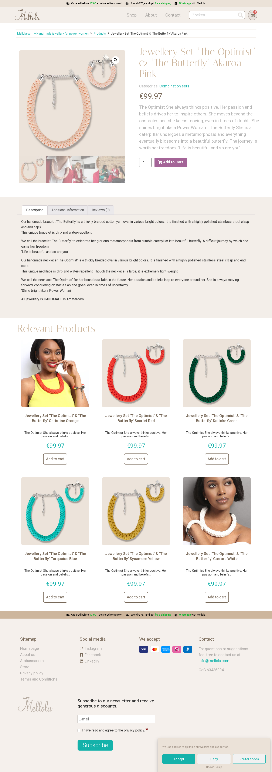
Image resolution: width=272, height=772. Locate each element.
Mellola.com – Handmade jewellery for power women (53, 33)
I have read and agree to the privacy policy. (113, 730)
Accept (178, 759)
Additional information (67, 210)
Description (34, 210)
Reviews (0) (101, 210)
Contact (173, 15)
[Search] (240, 15)
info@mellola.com (214, 660)
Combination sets (174, 86)
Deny (214, 759)
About (151, 15)
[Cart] (252, 15)
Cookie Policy (214, 767)
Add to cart (55, 459)
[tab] (35, 210)
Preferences (249, 759)
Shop (132, 15)
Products (100, 33)
